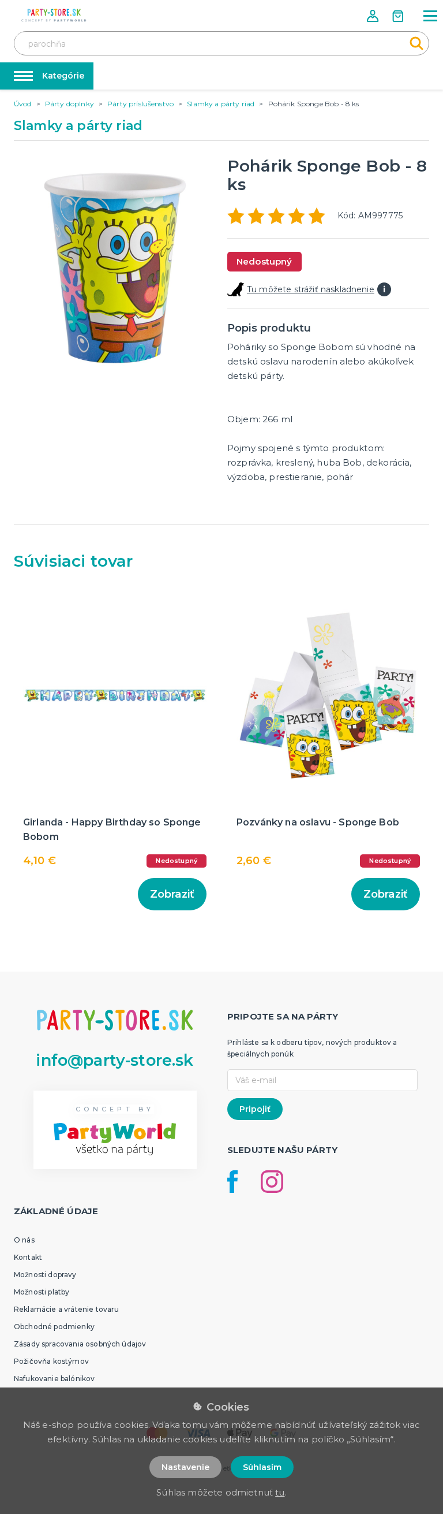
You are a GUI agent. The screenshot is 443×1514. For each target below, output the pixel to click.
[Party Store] (54, 15)
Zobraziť (172, 894)
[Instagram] (272, 1181)
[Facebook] (232, 1181)
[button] (374, 16)
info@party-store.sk (114, 1060)
